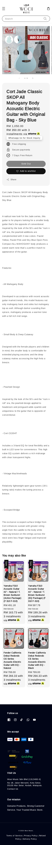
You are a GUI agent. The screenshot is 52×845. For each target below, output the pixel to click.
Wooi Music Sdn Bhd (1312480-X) (24, 779)
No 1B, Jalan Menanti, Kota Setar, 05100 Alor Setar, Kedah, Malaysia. (24, 784)
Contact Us (12, 789)
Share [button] (13, 179)
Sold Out (26, 163)
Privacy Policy (31, 836)
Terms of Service (14, 836)
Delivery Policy (30, 839)
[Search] (45, 18)
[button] (3, 8)
